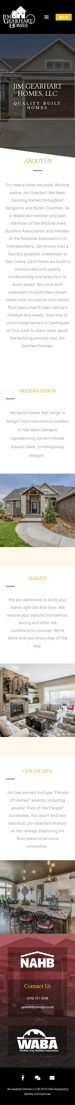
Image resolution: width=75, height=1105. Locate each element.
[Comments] (37, 1077)
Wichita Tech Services (37, 1094)
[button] (46, 17)
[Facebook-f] (22, 1077)
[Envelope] (52, 1077)
